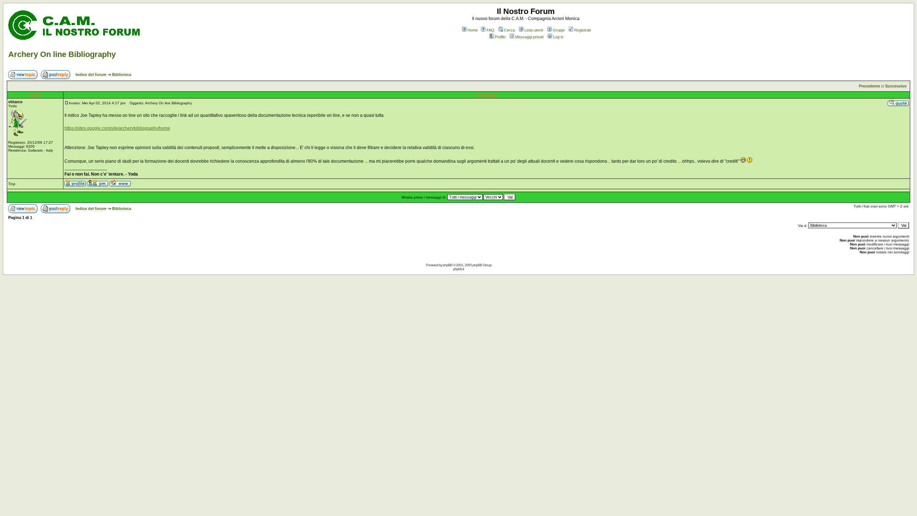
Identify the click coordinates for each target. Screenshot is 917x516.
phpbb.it (458, 269)
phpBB (447, 265)
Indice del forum (91, 74)
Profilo (500, 37)
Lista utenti (533, 30)
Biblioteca (121, 74)
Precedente (869, 86)
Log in (558, 37)
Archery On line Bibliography (62, 54)
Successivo (896, 86)
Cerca (509, 30)
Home (472, 30)
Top (11, 184)
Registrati (582, 30)
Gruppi (559, 30)
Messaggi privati (529, 37)
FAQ (490, 30)
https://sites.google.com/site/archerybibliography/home (117, 128)
